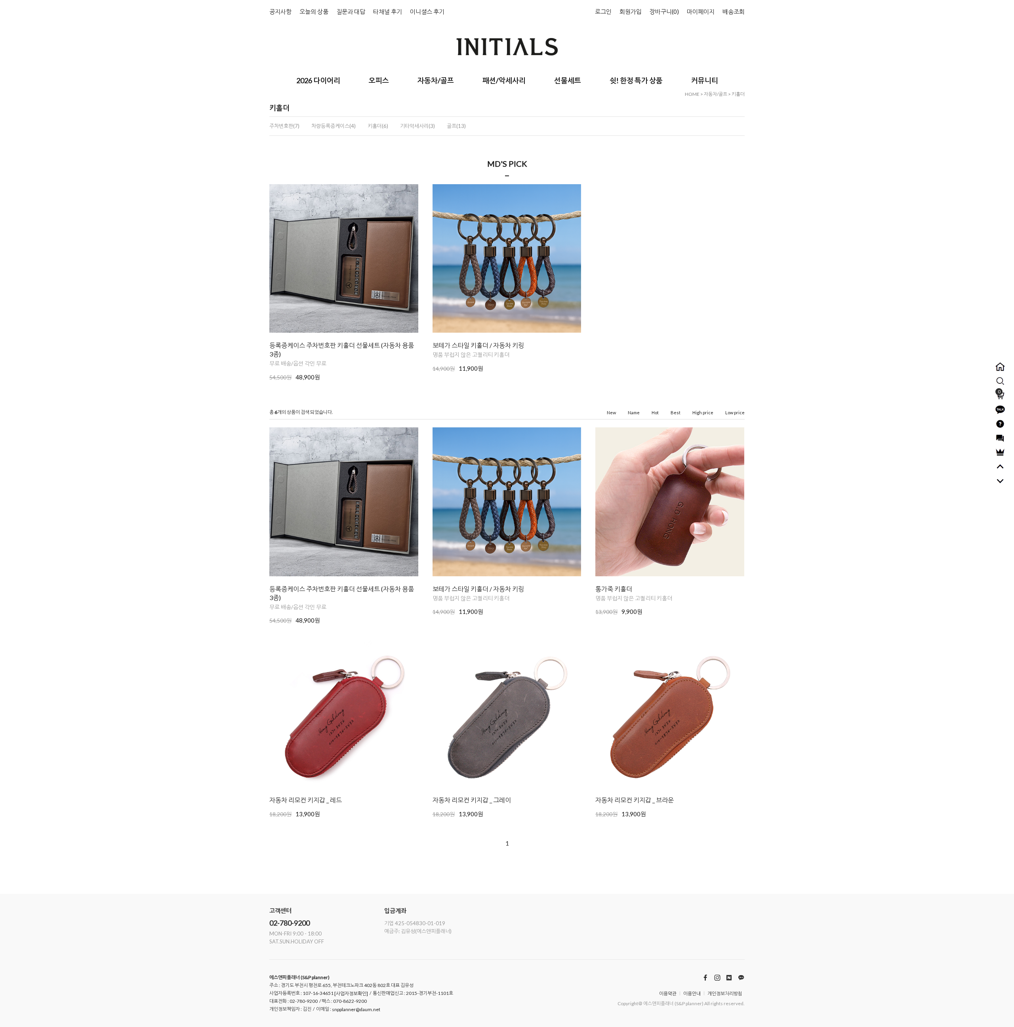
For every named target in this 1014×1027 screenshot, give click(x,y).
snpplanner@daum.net (356, 1010)
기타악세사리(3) (417, 126)
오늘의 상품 (313, 11)
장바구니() (664, 11)
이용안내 (692, 994)
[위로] (1000, 466)
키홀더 (738, 94)
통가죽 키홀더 (613, 589)
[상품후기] (1000, 438)
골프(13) (456, 126)
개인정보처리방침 (724, 994)
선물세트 (567, 80)
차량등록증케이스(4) (333, 126)
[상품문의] (1000, 424)
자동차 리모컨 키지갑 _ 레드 (305, 800)
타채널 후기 (387, 11)
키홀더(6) (378, 126)
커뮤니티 (704, 80)
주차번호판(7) (284, 126)
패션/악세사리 (504, 80)
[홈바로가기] (1000, 367)
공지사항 (280, 11)
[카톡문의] (1000, 409)
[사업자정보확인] (351, 994)
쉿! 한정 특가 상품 (636, 80)
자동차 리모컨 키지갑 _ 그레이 (472, 800)
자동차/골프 (435, 80)
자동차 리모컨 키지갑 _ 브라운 (634, 800)
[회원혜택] (1000, 452)
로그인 (603, 11)
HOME (692, 94)
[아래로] (1000, 481)
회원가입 (630, 11)
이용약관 (668, 994)
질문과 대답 (350, 11)
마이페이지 (701, 11)
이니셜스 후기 (427, 11)
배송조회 (733, 11)
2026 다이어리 (318, 80)
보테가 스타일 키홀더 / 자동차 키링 (478, 345)
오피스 (379, 80)
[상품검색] (1000, 381)
